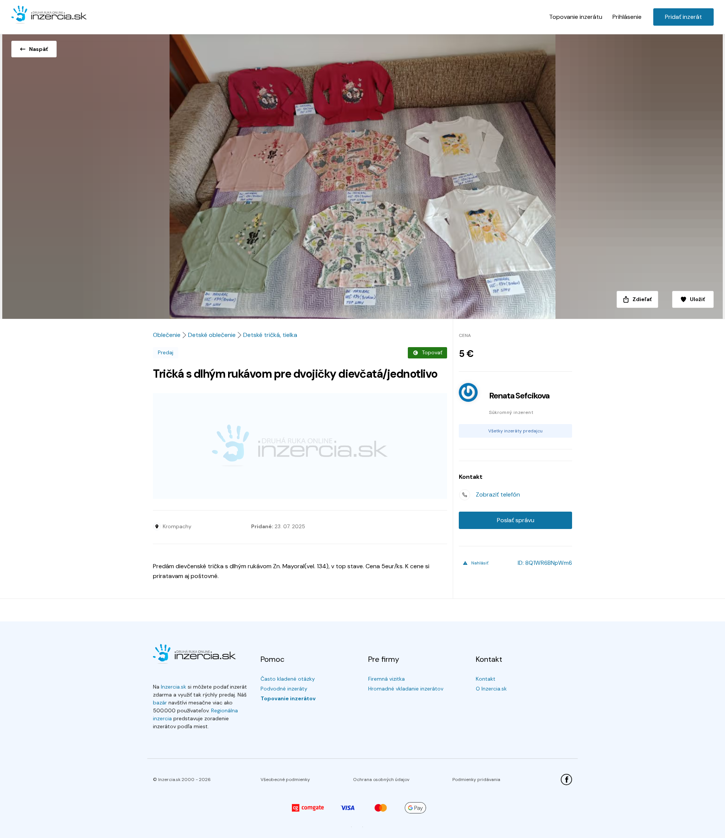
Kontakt (485, 678)
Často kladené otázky (288, 678)
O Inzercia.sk (491, 688)
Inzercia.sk (173, 686)
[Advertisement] (300, 446)
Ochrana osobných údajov (381, 779)
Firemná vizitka (386, 678)
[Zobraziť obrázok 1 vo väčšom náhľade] (362, 174)
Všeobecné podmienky (285, 779)
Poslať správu (515, 520)
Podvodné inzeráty (284, 688)
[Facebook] (566, 779)
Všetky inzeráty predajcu (515, 431)
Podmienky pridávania (476, 779)
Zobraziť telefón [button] (498, 494)
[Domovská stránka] (49, 15)
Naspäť (38, 49)
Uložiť (697, 299)
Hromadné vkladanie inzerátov (405, 688)
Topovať (432, 352)
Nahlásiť (480, 563)
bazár (160, 702)
